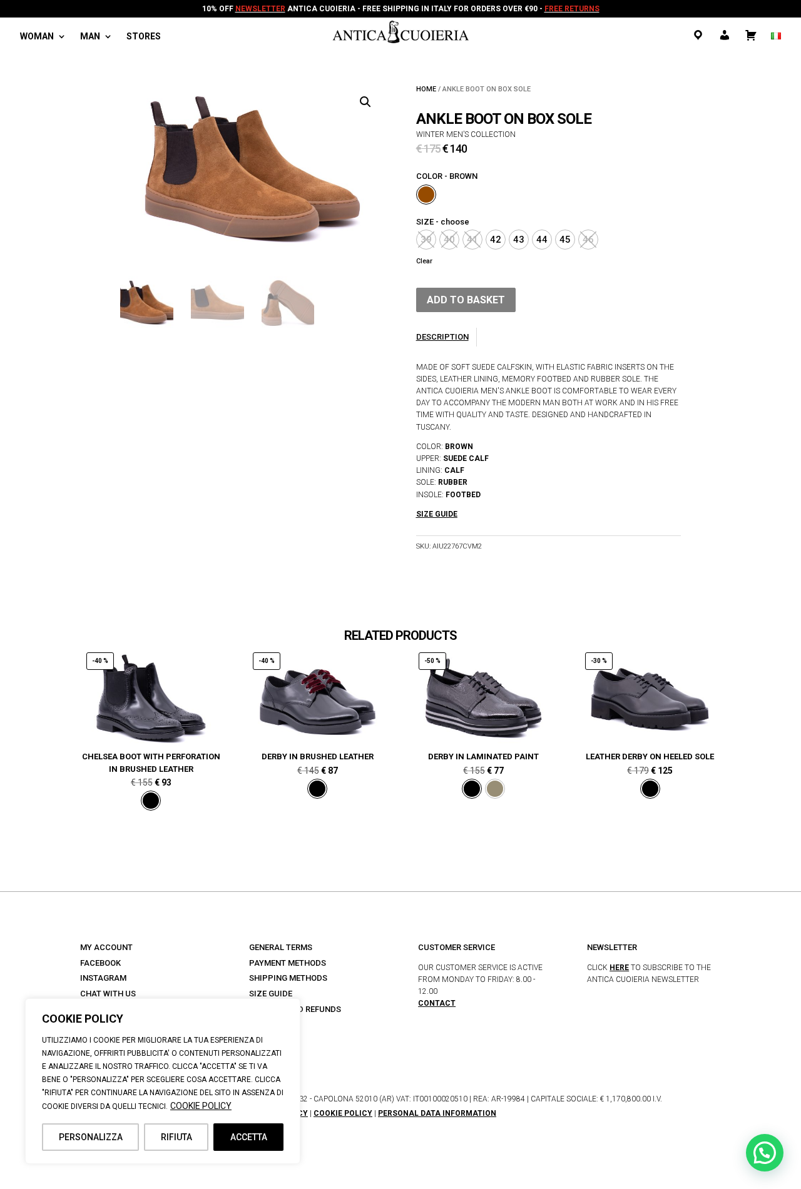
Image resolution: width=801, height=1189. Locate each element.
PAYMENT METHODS (287, 963)
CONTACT (437, 1003)
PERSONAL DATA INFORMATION (437, 1113)
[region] (162, 1081)
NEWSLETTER (260, 8)
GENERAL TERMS (280, 947)
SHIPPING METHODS (288, 978)
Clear (424, 261)
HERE (619, 967)
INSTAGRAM (103, 978)
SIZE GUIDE (270, 993)
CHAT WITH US (108, 993)
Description (442, 337)
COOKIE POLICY (201, 1106)
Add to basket (466, 300)
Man (90, 36)
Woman (37, 36)
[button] (365, 102)
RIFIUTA (176, 1137)
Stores (143, 36)
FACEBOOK (100, 963)
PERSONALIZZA (91, 1137)
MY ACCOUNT (106, 947)
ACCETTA (248, 1137)
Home (426, 89)
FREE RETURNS (571, 8)
